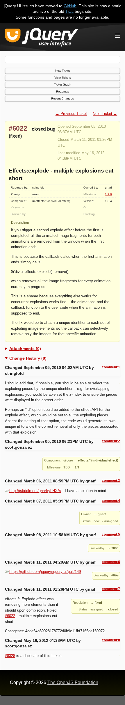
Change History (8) (28, 358)
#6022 (18, 128)
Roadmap (62, 91)
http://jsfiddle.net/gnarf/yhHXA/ (35, 491)
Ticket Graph (62, 84)
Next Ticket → (105, 113)
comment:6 (111, 562)
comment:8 (111, 640)
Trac (69, 11)
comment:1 (111, 367)
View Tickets (62, 77)
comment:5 (111, 534)
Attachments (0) (25, 348)
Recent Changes (62, 98)
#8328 (10, 655)
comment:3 (111, 481)
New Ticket (62, 70)
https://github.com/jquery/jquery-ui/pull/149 (45, 571)
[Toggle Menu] (117, 36)
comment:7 (111, 589)
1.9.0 (108, 194)
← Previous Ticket (71, 113)
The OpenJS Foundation (72, 682)
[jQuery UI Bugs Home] (41, 38)
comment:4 (111, 501)
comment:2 (111, 441)
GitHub (70, 5)
